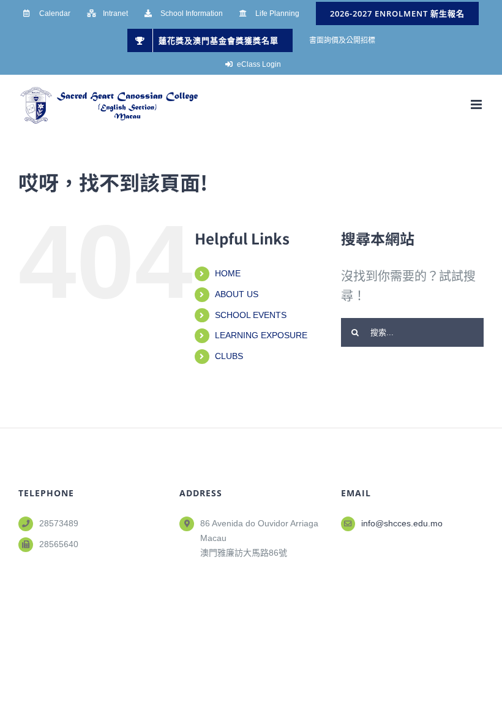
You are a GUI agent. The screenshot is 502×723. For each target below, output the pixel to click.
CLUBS (229, 356)
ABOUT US (236, 294)
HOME (228, 273)
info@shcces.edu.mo (402, 523)
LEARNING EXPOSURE (261, 335)
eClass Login (259, 64)
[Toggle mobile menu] (477, 104)
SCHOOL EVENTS (251, 315)
